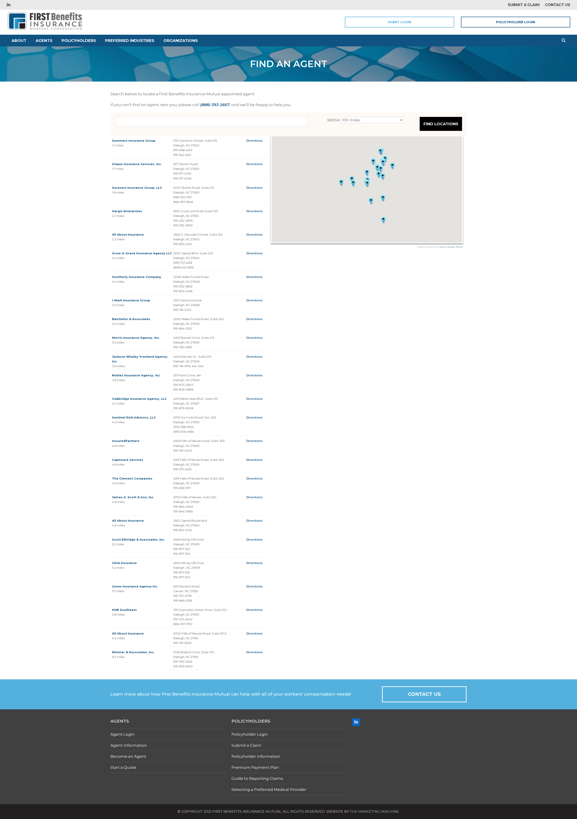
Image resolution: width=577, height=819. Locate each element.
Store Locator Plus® (451, 247)
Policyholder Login (515, 22)
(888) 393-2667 (214, 104)
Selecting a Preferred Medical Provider (269, 789)
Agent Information (128, 745)
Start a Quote (123, 767)
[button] (563, 40)
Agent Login (399, 22)
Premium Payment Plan (255, 767)
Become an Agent (128, 756)
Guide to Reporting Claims (257, 778)
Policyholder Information (255, 756)
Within (333, 120)
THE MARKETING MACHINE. (375, 811)
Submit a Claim (246, 745)
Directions (254, 140)
